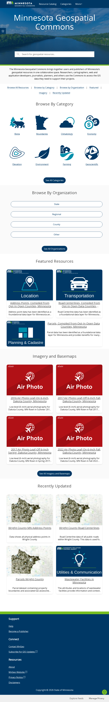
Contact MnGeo (16, 646)
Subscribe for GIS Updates (22, 651)
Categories (65, 4)
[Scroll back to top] (104, 692)
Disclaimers (14, 682)
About (12, 666)
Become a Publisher (18, 631)
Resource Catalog (47, 4)
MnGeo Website (17, 672)
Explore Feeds (76, 698)
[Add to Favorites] (3, 31)
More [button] (78, 4)
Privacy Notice (16, 677)
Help (11, 626)
